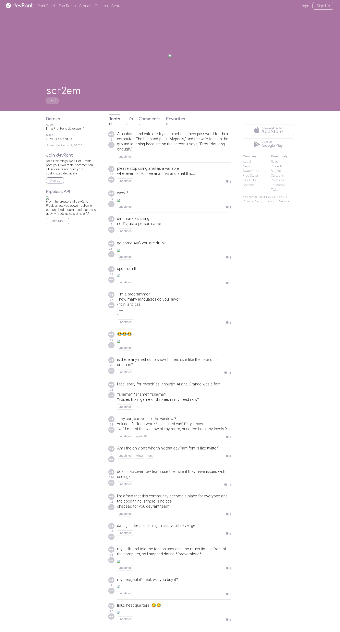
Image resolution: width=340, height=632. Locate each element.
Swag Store (251, 171)
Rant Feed (46, 6)
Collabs (101, 6)
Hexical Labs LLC (277, 197)
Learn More (58, 221)
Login (304, 6)
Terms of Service (278, 201)
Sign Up (323, 6)
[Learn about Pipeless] (47, 197)
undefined (125, 156)
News (247, 166)
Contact (248, 185)
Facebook (278, 185)
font (149, 455)
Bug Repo (278, 171)
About (247, 161)
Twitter (275, 190)
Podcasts (277, 180)
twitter (139, 455)
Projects (277, 166)
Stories (85, 6)
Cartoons (277, 175)
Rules (274, 161)
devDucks (249, 180)
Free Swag (250, 175)
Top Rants (67, 6)
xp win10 (141, 436)
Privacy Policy (252, 201)
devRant (248, 197)
